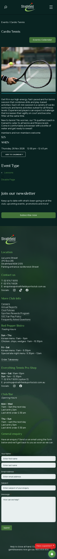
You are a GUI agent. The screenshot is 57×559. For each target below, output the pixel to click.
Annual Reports (9, 307)
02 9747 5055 (11, 280)
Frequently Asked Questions (15, 319)
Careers (5, 304)
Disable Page (8, 179)
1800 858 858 (42, 549)
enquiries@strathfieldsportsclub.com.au (25, 286)
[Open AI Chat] (52, 554)
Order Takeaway (9, 359)
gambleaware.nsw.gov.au (21, 549)
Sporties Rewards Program (15, 313)
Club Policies (8, 310)
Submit (7, 527)
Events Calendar (42, 39)
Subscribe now (28, 215)
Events (4, 22)
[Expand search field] (5, 7)
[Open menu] (51, 7)
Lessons (8, 172)
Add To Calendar (13, 154)
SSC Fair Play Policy (11, 316)
